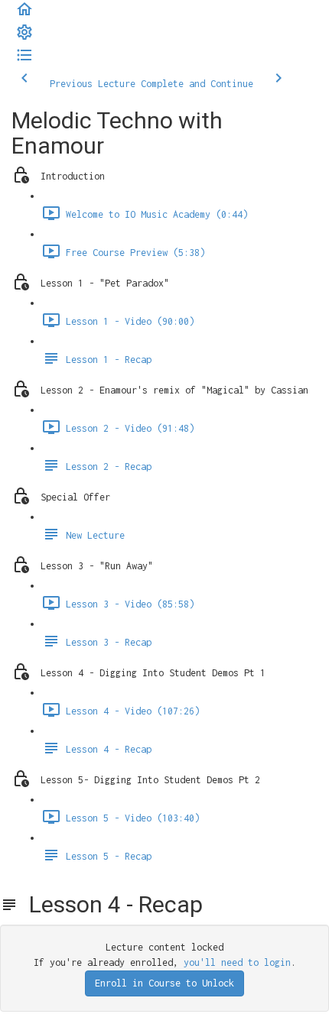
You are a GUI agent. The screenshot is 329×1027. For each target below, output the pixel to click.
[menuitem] (24, 38)
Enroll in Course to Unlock (164, 983)
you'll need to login (237, 962)
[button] (24, 15)
